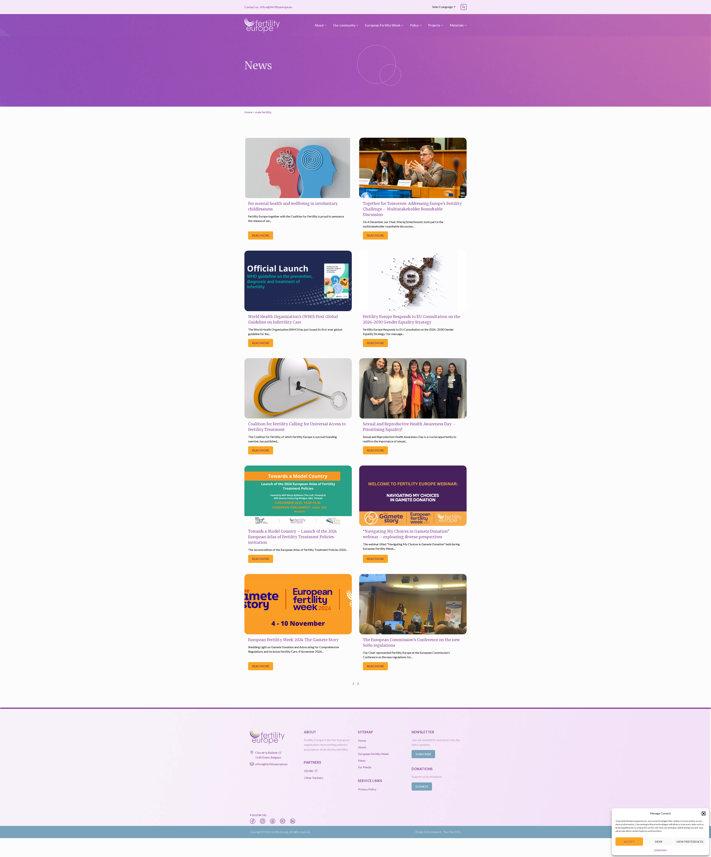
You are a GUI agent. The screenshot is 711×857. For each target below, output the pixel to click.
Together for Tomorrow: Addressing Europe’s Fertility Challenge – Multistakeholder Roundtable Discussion (412, 209)
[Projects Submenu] (441, 25)
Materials (457, 25)
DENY (658, 841)
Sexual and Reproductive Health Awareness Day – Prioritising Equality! (409, 427)
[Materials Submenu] (465, 25)
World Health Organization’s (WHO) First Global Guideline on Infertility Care (293, 319)
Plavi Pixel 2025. (452, 831)
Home (248, 112)
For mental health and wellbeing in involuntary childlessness (293, 206)
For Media (364, 767)
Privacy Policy (367, 789)
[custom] (253, 821)
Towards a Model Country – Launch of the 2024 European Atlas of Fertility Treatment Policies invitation (292, 537)
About (319, 25)
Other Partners (313, 777)
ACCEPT (629, 841)
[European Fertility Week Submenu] (401, 25)
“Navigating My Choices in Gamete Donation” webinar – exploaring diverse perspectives (406, 534)
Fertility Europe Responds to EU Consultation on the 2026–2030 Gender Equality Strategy (411, 319)
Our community (344, 25)
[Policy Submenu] (420, 25)
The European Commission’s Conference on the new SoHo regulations (411, 642)
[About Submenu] (325, 25)
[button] (703, 813)
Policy (414, 25)
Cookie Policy (660, 849)
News (361, 760)
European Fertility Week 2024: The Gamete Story (293, 639)
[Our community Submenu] (357, 25)
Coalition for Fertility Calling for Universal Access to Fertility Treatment (297, 427)
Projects (434, 25)
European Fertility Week (382, 25)
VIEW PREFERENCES (689, 841)
